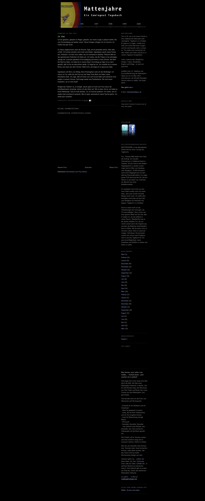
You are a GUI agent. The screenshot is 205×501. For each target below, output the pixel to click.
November (124, 267)
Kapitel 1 (124, 339)
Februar (123, 257)
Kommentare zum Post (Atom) (76, 172)
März (123, 254)
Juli (122, 279)
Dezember (124, 264)
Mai (122, 285)
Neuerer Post (62, 167)
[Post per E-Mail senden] (90, 100)
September (125, 273)
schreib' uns (140, 463)
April (122, 288)
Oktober (124, 270)
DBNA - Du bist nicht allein (130, 490)
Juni (122, 282)
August (123, 276)
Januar (123, 260)
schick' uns (140, 459)
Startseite (88, 167)
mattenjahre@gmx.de (134, 92)
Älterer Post (113, 167)
